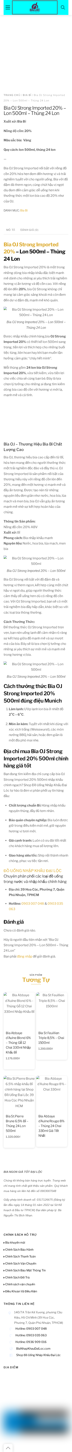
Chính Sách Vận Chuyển (20, 1263)
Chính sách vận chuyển (20, 1284)
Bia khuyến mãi (15, 1242)
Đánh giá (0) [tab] (29, 229)
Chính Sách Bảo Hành (19, 1249)
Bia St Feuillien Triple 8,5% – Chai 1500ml (51, 1038)
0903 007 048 (32, 904)
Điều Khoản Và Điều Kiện (21, 1291)
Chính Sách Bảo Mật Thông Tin (25, 1270)
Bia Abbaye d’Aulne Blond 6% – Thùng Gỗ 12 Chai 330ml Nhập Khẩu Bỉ (18, 1042)
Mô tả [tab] (10, 229)
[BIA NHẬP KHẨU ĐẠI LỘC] (35, 7)
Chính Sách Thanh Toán (20, 1256)
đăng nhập (24, 956)
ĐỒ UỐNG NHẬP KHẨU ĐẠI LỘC (33, 870)
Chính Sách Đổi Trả (17, 1277)
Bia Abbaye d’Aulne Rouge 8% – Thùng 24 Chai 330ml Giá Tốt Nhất (51, 1126)
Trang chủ (12, 95)
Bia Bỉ (27, 95)
